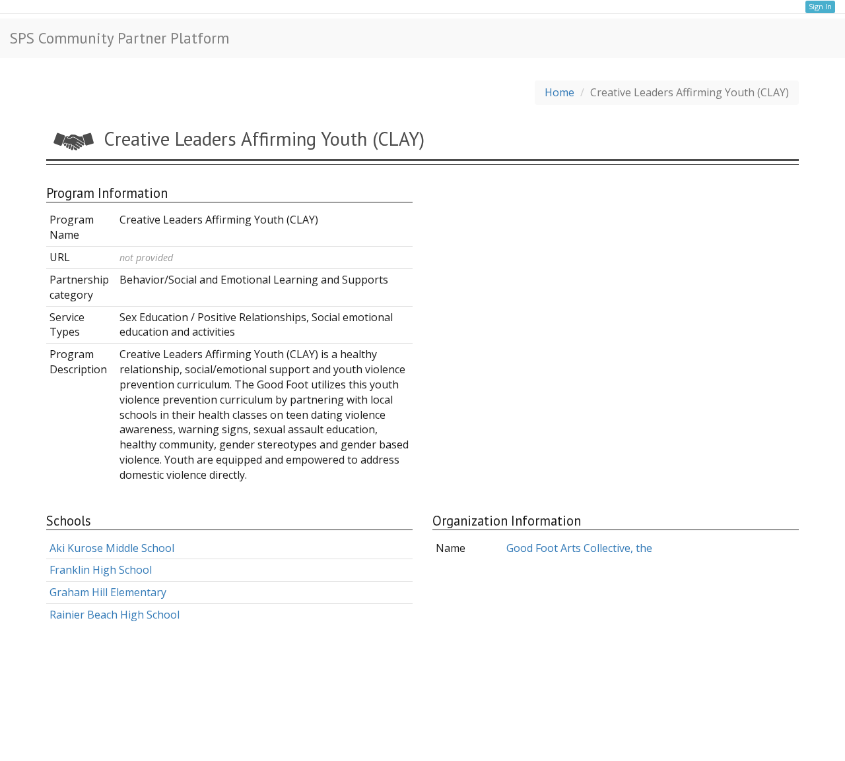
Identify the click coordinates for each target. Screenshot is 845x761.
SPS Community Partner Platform (119, 37)
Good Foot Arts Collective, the (579, 548)
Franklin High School (101, 570)
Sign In (820, 6)
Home (559, 92)
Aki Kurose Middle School (112, 548)
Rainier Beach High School (115, 614)
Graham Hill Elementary (108, 592)
